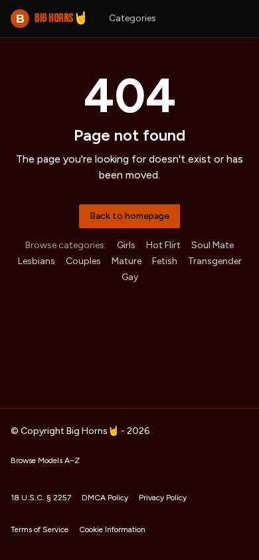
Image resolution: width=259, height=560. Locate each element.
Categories (132, 18)
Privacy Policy (163, 497)
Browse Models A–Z (45, 460)
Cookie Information (112, 529)
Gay (130, 277)
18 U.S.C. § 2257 (41, 497)
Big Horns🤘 (52, 18)
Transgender (215, 261)
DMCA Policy (105, 497)
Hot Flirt (163, 245)
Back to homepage (129, 216)
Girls (126, 245)
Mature (126, 261)
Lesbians (36, 261)
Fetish (164, 261)
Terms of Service (39, 529)
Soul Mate (212, 245)
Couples (83, 261)
